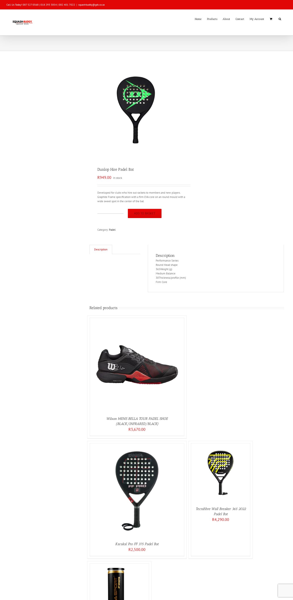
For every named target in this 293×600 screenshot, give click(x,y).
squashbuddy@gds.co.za (91, 4)
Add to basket (144, 213)
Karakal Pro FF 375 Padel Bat (137, 544)
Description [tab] (100, 249)
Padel (112, 230)
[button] (280, 19)
